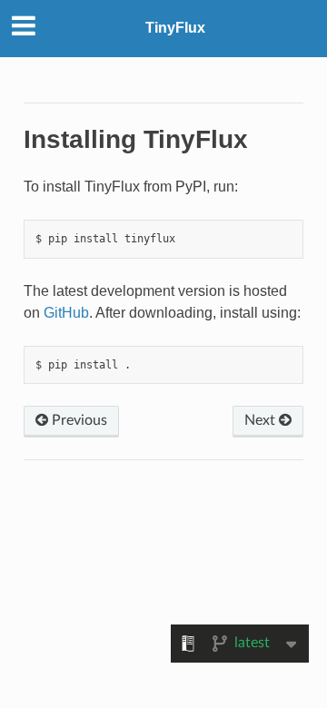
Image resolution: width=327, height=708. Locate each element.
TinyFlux (175, 27)
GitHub (66, 312)
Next (261, 420)
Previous (77, 420)
